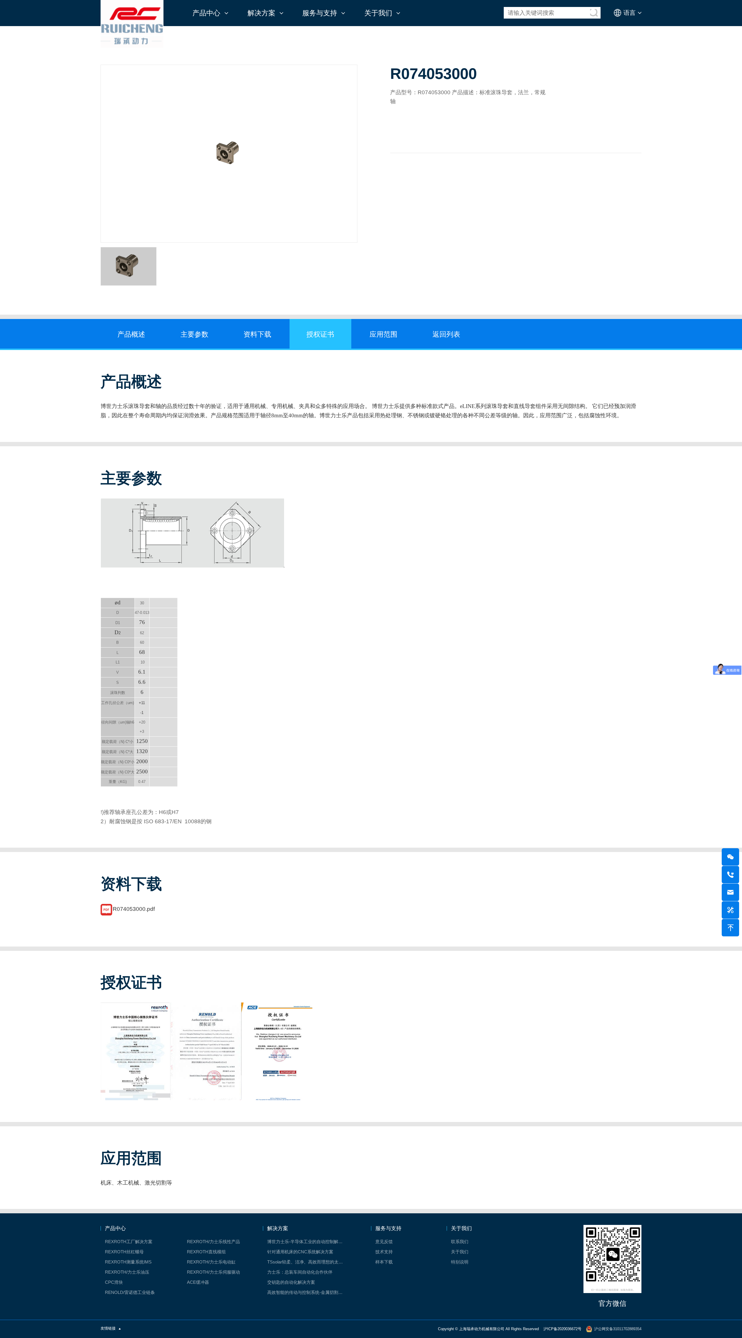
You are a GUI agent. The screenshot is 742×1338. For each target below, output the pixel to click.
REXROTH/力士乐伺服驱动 (213, 1272)
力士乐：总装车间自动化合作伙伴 (299, 1272)
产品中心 (206, 13)
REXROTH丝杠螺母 (124, 1251)
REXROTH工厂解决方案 (128, 1241)
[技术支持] (730, 910)
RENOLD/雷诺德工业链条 (130, 1292)
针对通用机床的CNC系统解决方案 (300, 1251)
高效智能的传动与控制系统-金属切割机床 (307, 1292)
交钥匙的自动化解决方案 (291, 1282)
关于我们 (378, 13)
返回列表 (446, 334)
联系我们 (459, 1241)
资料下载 (257, 334)
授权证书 (320, 334)
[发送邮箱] (730, 892)
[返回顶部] (730, 927)
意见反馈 (384, 1241)
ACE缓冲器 (198, 1282)
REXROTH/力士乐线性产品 (213, 1241)
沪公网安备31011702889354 (617, 1329)
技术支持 (384, 1251)
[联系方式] (730, 874)
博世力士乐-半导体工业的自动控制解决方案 (308, 1241)
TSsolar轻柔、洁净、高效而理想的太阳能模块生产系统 (308, 1261)
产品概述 (131, 334)
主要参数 (194, 334)
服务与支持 (319, 13)
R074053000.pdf (134, 909)
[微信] (730, 857)
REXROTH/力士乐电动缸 (211, 1261)
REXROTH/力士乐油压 (127, 1272)
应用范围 (383, 334)
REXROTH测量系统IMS (128, 1261)
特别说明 (459, 1261)
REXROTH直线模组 (206, 1251)
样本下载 (384, 1261)
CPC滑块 (114, 1282)
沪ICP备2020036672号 (562, 1329)
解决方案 (261, 13)
